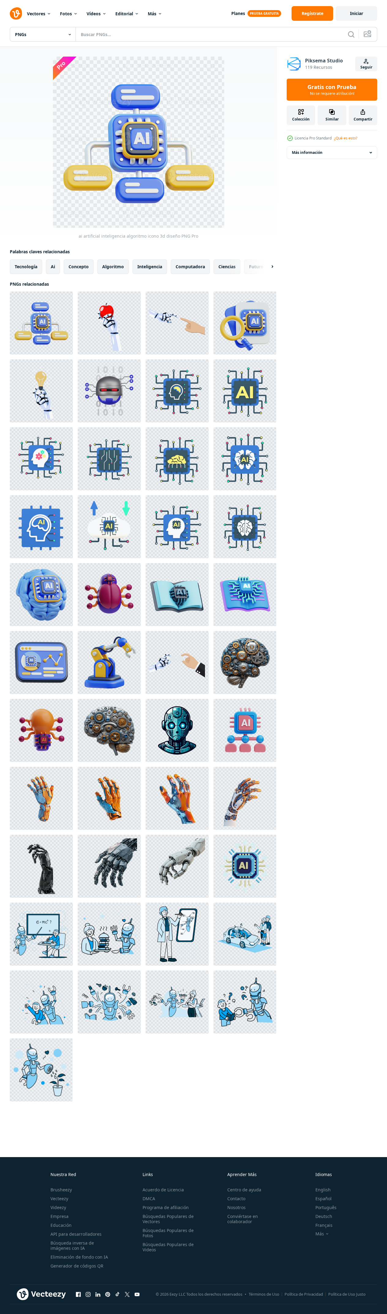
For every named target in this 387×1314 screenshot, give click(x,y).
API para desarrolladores (76, 1234)
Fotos (66, 14)
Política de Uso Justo (347, 1294)
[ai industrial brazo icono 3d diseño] (109, 662)
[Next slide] (267, 266)
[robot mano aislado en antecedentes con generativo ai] (41, 798)
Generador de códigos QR (76, 1266)
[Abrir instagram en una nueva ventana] (88, 1294)
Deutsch (323, 1216)
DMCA (149, 1198)
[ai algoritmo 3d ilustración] (245, 730)
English (323, 1190)
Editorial (124, 14)
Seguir (366, 67)
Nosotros (236, 1207)
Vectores (36, 14)
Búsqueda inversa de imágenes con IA (72, 1245)
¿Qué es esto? (345, 138)
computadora (190, 266)
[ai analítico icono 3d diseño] (41, 662)
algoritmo (113, 266)
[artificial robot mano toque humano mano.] (177, 322)
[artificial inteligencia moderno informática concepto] (177, 390)
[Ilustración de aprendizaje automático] (177, 594)
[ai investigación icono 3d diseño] (245, 322)
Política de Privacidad (304, 1294)
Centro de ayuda (244, 1190)
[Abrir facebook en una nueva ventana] (78, 1294)
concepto (79, 266)
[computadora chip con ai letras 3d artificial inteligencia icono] (245, 866)
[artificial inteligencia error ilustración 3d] (109, 594)
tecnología (26, 266)
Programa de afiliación (166, 1207)
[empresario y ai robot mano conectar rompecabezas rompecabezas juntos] (177, 662)
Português (326, 1207)
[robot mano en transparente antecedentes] (41, 866)
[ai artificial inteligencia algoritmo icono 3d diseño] (41, 322)
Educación (61, 1225)
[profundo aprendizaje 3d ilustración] (245, 594)
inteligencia (149, 266)
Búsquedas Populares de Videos (168, 1247)
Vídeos (94, 14)
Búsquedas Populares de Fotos (168, 1232)
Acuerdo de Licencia (163, 1190)
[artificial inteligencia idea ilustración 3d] (41, 730)
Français (324, 1225)
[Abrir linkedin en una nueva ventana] (97, 1294)
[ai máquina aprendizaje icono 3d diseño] (41, 594)
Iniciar (356, 13)
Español (323, 1198)
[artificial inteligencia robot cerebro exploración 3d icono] (109, 390)
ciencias (227, 266)
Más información (307, 152)
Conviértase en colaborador (242, 1218)
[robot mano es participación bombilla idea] (41, 390)
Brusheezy (61, 1190)
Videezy (58, 1207)
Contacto (236, 1198)
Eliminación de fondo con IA (79, 1257)
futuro (256, 266)
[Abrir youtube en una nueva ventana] (137, 1294)
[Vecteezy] (16, 13)
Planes (238, 13)
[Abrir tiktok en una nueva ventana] (117, 1294)
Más (152, 14)
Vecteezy (59, 1198)
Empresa (59, 1216)
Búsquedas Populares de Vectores (168, 1218)
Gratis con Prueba (331, 89)
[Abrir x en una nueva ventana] (127, 1294)
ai (53, 266)
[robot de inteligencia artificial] (177, 730)
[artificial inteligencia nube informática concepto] (109, 526)
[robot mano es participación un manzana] (109, 322)
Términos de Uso (264, 1294)
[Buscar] (351, 34)
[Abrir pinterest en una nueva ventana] (107, 1294)
